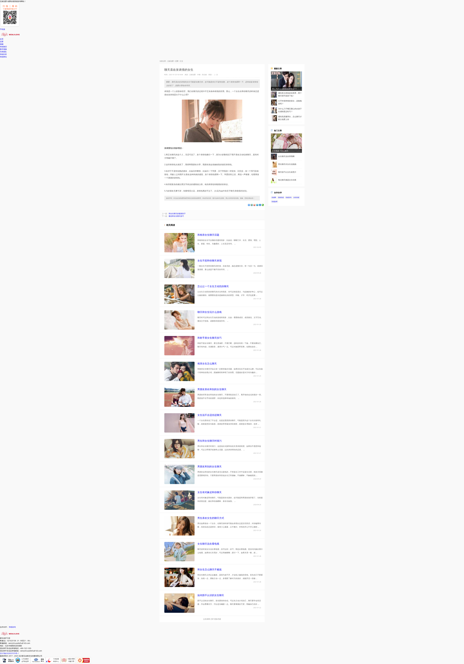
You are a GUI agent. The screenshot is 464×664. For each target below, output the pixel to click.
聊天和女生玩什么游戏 (209, 312)
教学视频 (3, 49)
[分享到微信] (263, 205)
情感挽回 (3, 46)
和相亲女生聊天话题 (208, 234)
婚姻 (1, 44)
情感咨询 (288, 197)
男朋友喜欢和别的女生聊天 (211, 389)
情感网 (274, 197)
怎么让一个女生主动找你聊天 (213, 286)
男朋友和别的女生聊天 (209, 466)
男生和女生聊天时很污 (209, 440)
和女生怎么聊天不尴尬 (209, 569)
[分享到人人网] (260, 205)
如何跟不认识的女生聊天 (210, 595)
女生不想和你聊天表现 (209, 260)
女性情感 (296, 197)
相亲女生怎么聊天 (207, 363)
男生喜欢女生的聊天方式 (210, 518)
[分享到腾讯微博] (257, 205)
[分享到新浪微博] (255, 205)
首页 (1, 39)
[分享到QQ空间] (252, 205)
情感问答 (3, 54)
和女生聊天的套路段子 (177, 213)
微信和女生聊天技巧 (176, 216)
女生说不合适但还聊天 (209, 415)
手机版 (2, 29)
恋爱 (1, 41)
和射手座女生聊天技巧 (209, 337)
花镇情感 (281, 197)
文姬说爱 (170, 61)
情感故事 (274, 202)
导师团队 (3, 52)
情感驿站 (3, 57)
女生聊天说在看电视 (208, 543)
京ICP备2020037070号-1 (9, 653)
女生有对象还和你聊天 (209, 492)
